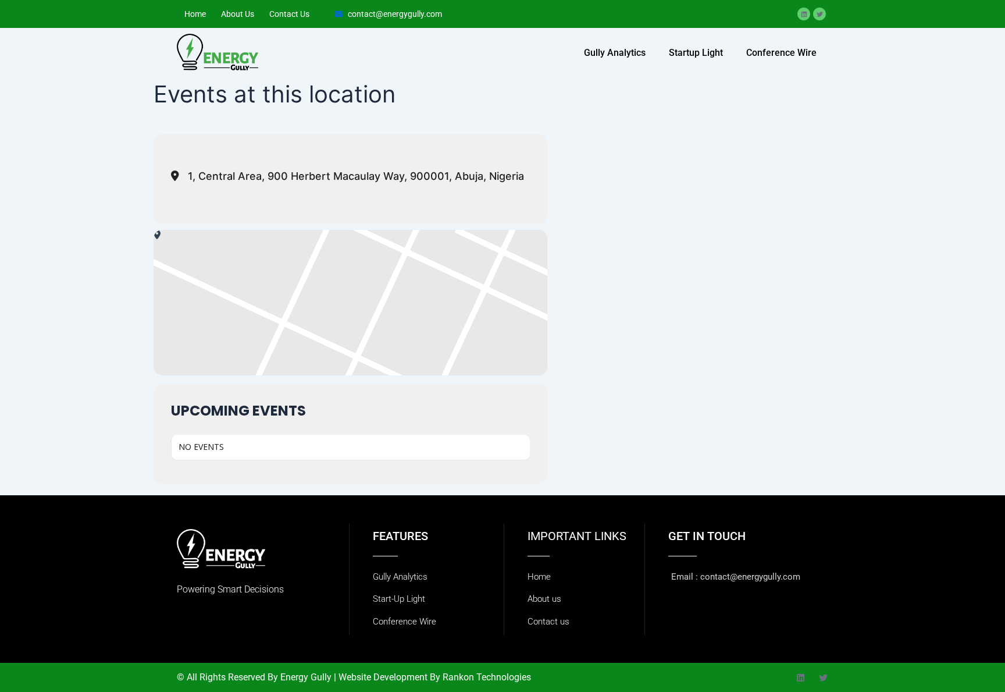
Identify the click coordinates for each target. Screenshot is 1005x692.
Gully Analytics (615, 52)
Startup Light (696, 52)
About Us (237, 14)
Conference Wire (781, 52)
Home (195, 14)
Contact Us (289, 14)
